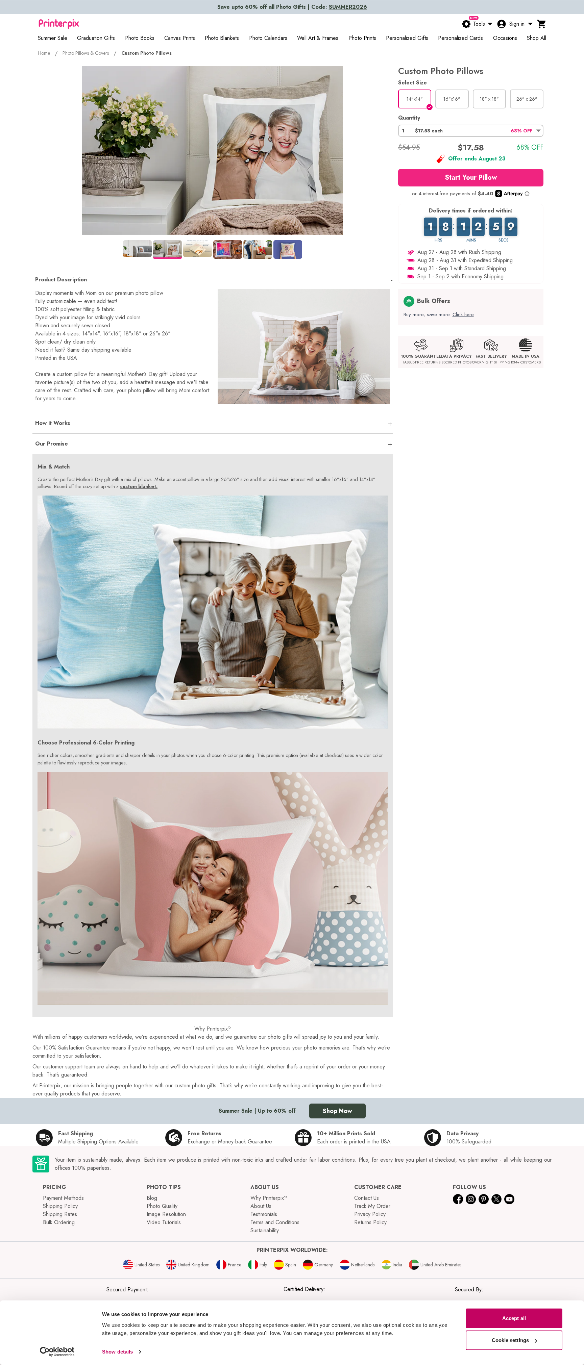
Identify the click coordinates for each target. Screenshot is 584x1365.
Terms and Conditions (274, 1222)
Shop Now (337, 1111)
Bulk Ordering (59, 1222)
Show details (117, 1352)
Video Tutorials (164, 1222)
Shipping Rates (60, 1214)
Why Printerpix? (268, 1198)
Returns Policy (370, 1222)
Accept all (514, 1318)
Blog (152, 1198)
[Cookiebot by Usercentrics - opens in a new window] (57, 1352)
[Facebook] (458, 1199)
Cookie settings (510, 1340)
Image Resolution (166, 1214)
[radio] (415, 99)
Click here (463, 314)
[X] (496, 1199)
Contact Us (366, 1198)
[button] (470, 131)
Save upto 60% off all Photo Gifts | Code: (292, 7)
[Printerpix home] (59, 24)
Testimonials (263, 1214)
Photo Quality (162, 1206)
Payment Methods (63, 1198)
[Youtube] (509, 1199)
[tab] (137, 248)
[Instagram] (471, 1199)
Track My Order (372, 1206)
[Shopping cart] (541, 24)
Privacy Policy (370, 1214)
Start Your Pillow (471, 177)
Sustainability (264, 1230)
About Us (260, 1206)
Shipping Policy (60, 1206)
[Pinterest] (484, 1199)
